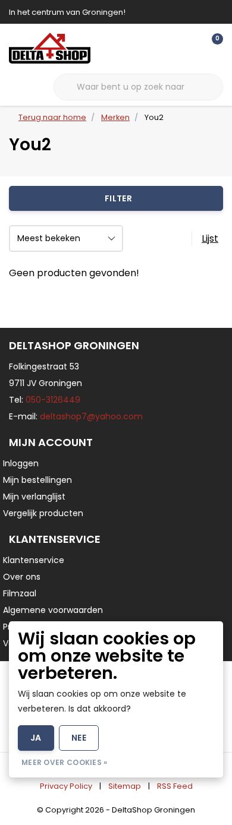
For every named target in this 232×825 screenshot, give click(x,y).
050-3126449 (53, 400)
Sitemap (124, 786)
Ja (36, 738)
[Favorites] (189, 47)
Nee (78, 738)
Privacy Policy (66, 786)
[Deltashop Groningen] (49, 48)
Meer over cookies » (64, 762)
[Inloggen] (166, 47)
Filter (118, 198)
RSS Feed (175, 786)
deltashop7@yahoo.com (91, 416)
